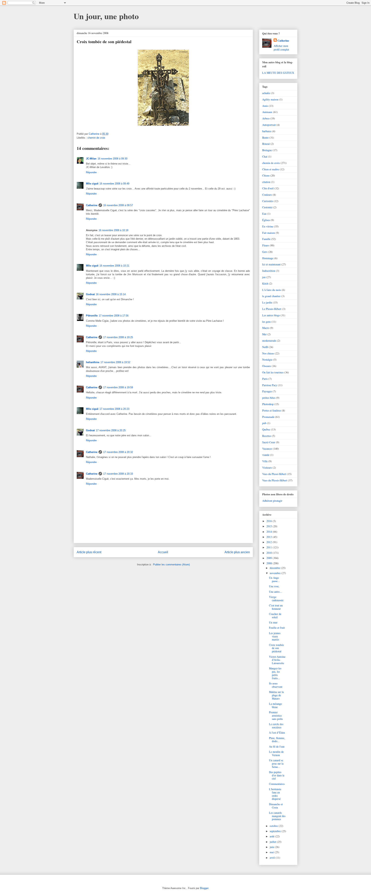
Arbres (266, 118)
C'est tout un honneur (276, 607)
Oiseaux (266, 366)
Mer (264, 334)
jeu (263, 277)
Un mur (273, 622)
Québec (266, 429)
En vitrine (267, 226)
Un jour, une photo (106, 16)
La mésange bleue (275, 705)
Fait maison (268, 233)
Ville (265, 461)
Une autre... (275, 591)
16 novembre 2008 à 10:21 (114, 265)
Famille (266, 239)
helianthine (92, 362)
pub (264, 423)
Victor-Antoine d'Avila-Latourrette (277, 660)
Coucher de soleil (275, 615)
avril (273, 857)
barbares (266, 131)
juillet (273, 842)
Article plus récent (89, 552)
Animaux (267, 112)
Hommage (267, 258)
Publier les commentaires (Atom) (171, 564)
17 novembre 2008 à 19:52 (115, 362)
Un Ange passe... (274, 579)
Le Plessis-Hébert (271, 309)
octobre (274, 826)
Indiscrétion (268, 271)
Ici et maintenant (271, 264)
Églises (266, 220)
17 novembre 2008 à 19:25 (118, 337)
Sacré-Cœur (268, 442)
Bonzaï (266, 144)
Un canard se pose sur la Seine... (276, 763)
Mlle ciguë (92, 183)
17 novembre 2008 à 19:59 (118, 387)
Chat (264, 156)
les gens (266, 321)
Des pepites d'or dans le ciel (276, 775)
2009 (269, 558)
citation (266, 182)
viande (265, 455)
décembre (275, 568)
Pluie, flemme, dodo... (277, 739)
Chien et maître (270, 169)
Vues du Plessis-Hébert (274, 480)
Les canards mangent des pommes (277, 816)
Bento (265, 137)
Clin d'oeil (268, 188)
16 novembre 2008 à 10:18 (113, 230)
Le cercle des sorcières (276, 725)
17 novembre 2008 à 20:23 (114, 408)
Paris (265, 379)
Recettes (266, 436)
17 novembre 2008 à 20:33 (118, 473)
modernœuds (269, 340)
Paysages (267, 391)
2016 (269, 521)
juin (272, 847)
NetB (265, 347)
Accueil (163, 552)
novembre (275, 573)
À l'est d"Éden (277, 732)
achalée (266, 93)
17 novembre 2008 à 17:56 (113, 315)
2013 (269, 537)
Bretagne (267, 150)
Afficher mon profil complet (281, 47)
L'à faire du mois (271, 290)
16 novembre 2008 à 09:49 (114, 183)
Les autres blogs (271, 315)
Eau (264, 213)
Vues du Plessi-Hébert (274, 474)
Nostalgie (267, 359)
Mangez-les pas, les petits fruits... (275, 673)
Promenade (268, 417)
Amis (265, 106)
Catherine (91, 205)
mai (272, 852)
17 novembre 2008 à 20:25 (111, 430)
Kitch (265, 283)
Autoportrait (269, 125)
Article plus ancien (237, 552)
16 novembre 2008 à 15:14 (111, 294)
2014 (269, 531)
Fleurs (265, 245)
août (272, 836)
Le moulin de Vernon (276, 753)
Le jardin (267, 302)
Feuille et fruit (277, 627)
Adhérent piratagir (272, 500)
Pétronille (92, 315)
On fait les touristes (272, 372)
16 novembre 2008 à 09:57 (118, 205)
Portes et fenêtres (271, 410)
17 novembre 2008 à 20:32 (118, 452)
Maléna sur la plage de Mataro (276, 695)
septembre (276, 831)
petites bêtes (268, 398)
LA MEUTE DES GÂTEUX (278, 73)
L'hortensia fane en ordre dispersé (275, 794)
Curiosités (267, 201)
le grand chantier (271, 296)
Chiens (266, 175)
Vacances (267, 448)
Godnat (90, 294)
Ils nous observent (275, 685)
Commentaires (277, 784)
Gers (264, 252)
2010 (269, 553)
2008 (269, 563)
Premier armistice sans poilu (276, 715)
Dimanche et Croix (276, 805)
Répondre (91, 172)
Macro (265, 328)
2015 (269, 526)
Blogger (204, 888)
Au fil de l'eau (276, 746)
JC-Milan (91, 158)
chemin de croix (96, 137)
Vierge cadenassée (276, 598)
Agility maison (270, 99)
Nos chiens (268, 353)
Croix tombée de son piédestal (276, 648)
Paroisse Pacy (269, 385)
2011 (269, 547)
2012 (269, 542)
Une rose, (274, 586)
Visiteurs (267, 467)
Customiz (267, 207)
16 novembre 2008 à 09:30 (112, 158)
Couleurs (267, 194)
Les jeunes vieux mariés (274, 636)
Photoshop (268, 404)
